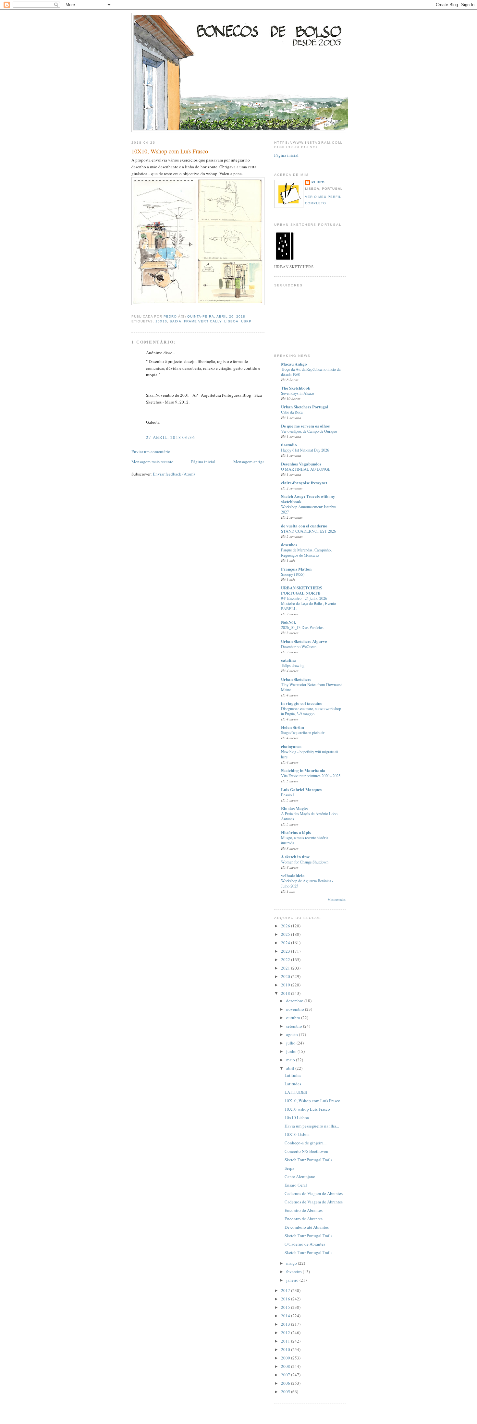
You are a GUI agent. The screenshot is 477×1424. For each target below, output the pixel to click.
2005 (286, 1391)
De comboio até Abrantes (307, 1227)
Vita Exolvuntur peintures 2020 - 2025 (310, 775)
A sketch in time (295, 856)
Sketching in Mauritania (303, 770)
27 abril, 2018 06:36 (170, 437)
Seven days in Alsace (297, 393)
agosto (292, 1034)
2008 (286, 1366)
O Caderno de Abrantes (305, 1244)
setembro (294, 1026)
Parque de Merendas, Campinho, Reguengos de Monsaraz (306, 552)
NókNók (288, 622)
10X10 (161, 321)
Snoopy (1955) (292, 574)
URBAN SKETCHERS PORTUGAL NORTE (301, 590)
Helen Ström (292, 727)
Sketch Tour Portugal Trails (308, 1160)
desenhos (289, 544)
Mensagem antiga (248, 462)
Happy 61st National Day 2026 (305, 450)
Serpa (289, 1168)
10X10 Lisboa (297, 1134)
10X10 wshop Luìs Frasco (307, 1109)
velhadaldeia (293, 875)
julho (291, 1043)
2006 (286, 1383)
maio (291, 1060)
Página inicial (203, 462)
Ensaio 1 (288, 794)
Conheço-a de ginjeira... (305, 1143)
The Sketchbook (295, 388)
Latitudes (293, 1075)
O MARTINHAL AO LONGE (306, 469)
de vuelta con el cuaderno (304, 526)
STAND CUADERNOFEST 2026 (308, 531)
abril (290, 1068)
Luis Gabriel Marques (301, 789)
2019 (286, 985)
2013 (286, 1324)
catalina (288, 660)
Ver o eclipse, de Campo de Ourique (309, 431)
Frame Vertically (202, 321)
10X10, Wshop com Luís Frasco (312, 1101)
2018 (286, 993)
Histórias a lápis (296, 832)
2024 (286, 943)
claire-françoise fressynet (304, 482)
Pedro (318, 182)
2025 (286, 934)
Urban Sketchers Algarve (304, 641)
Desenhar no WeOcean (298, 646)
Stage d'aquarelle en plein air (302, 732)
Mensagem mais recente (152, 462)
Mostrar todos (337, 900)
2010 (286, 1349)
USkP (246, 321)
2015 (286, 1307)
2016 (286, 1299)
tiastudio (289, 444)
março (292, 1263)
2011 (286, 1341)
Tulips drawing (292, 665)
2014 (286, 1316)
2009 (286, 1358)
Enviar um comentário (150, 451)
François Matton (296, 569)
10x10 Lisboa (297, 1117)
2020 (286, 976)
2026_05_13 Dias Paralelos (302, 627)
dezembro (295, 1001)
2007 (286, 1375)
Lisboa (231, 321)
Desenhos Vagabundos (301, 464)
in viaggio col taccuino (302, 703)
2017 (286, 1290)
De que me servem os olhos (305, 426)
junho (292, 1051)
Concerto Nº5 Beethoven (306, 1151)
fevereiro (294, 1271)
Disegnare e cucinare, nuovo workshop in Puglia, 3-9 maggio (311, 711)
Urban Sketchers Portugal (304, 407)
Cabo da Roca (291, 412)
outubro (293, 1017)
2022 (286, 959)
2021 (286, 968)
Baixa (175, 321)
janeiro (293, 1280)
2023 (286, 951)
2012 (286, 1332)
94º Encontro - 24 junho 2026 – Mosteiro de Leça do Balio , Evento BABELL (308, 603)
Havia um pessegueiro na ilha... (312, 1126)
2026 (286, 926)
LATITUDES (296, 1092)
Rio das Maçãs (294, 808)
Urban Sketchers (296, 679)
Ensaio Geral (296, 1185)
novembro (295, 1009)
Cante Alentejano (300, 1176)
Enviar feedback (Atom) (174, 474)
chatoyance (291, 746)
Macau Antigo (294, 364)
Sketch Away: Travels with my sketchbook (308, 498)
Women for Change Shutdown (304, 861)
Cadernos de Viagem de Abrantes (314, 1193)
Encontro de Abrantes (304, 1210)
